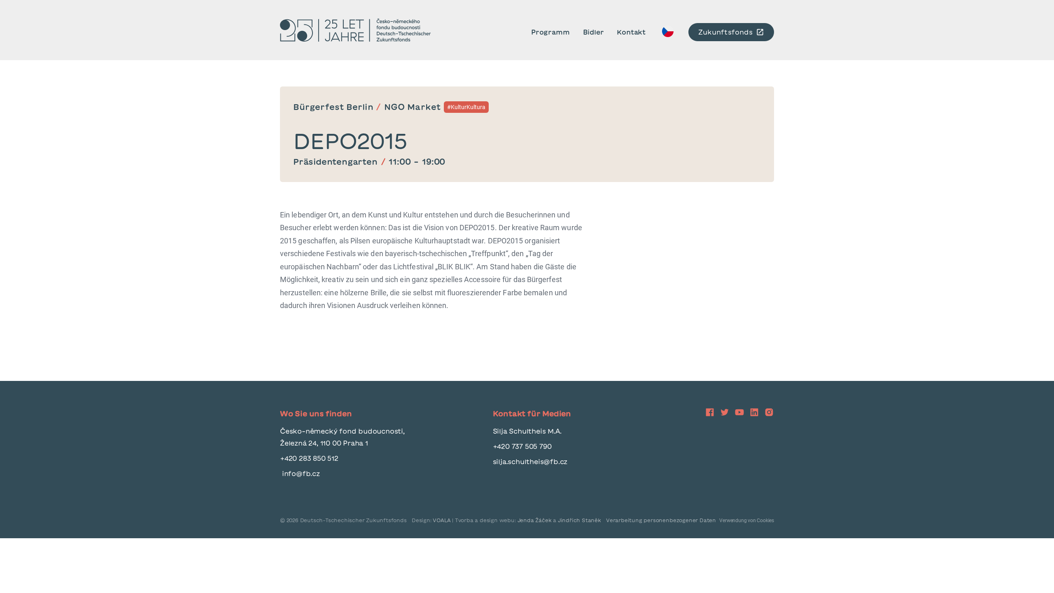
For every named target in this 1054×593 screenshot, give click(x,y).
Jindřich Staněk (579, 520)
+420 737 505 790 (522, 446)
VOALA (442, 520)
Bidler (593, 32)
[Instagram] (769, 412)
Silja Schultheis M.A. (527, 431)
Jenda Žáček (535, 520)
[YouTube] (739, 412)
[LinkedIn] (754, 412)
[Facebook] (668, 33)
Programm (550, 32)
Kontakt (631, 32)
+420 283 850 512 (309, 458)
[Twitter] (725, 412)
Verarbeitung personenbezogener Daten (661, 520)
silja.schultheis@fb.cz (530, 461)
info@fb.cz (300, 473)
